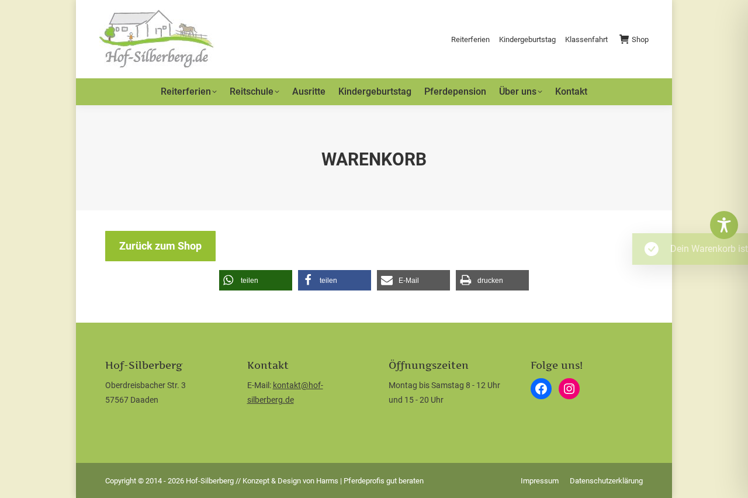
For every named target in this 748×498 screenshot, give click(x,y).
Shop (640, 39)
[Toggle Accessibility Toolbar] (724, 225)
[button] (255, 280)
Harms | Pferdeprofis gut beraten (370, 480)
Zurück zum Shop (160, 246)
